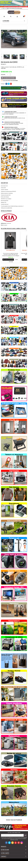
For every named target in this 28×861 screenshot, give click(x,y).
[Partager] (6, 84)
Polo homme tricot (10, 250)
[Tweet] (9, 84)
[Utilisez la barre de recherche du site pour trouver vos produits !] (14, 6)
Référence (3, 223)
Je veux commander (8, 78)
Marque (3, 64)
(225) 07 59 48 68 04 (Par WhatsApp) (14, 8)
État (2, 225)
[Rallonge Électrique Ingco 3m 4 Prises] (14, 3)
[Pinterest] (11, 84)
